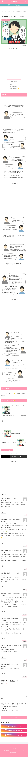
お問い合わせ (7, 750)
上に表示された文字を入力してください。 (12, 710)
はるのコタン (14, 1)
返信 (25, 515)
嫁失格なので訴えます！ (7, 450)
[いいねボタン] (3, 421)
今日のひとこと (13, 86)
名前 (2, 698)
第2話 (11, 84)
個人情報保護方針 (14, 752)
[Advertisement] (14, 63)
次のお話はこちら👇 (14, 88)
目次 (12, 81)
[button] (14, 456)
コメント (4, 683)
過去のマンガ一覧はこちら (14, 5)
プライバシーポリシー (21, 750)
